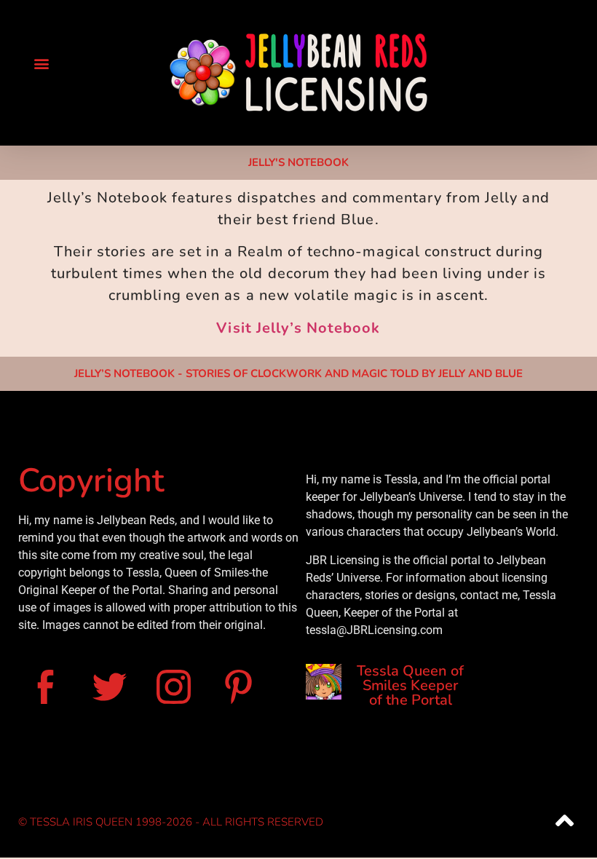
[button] (41, 63)
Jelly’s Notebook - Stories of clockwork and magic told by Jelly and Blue (298, 373)
